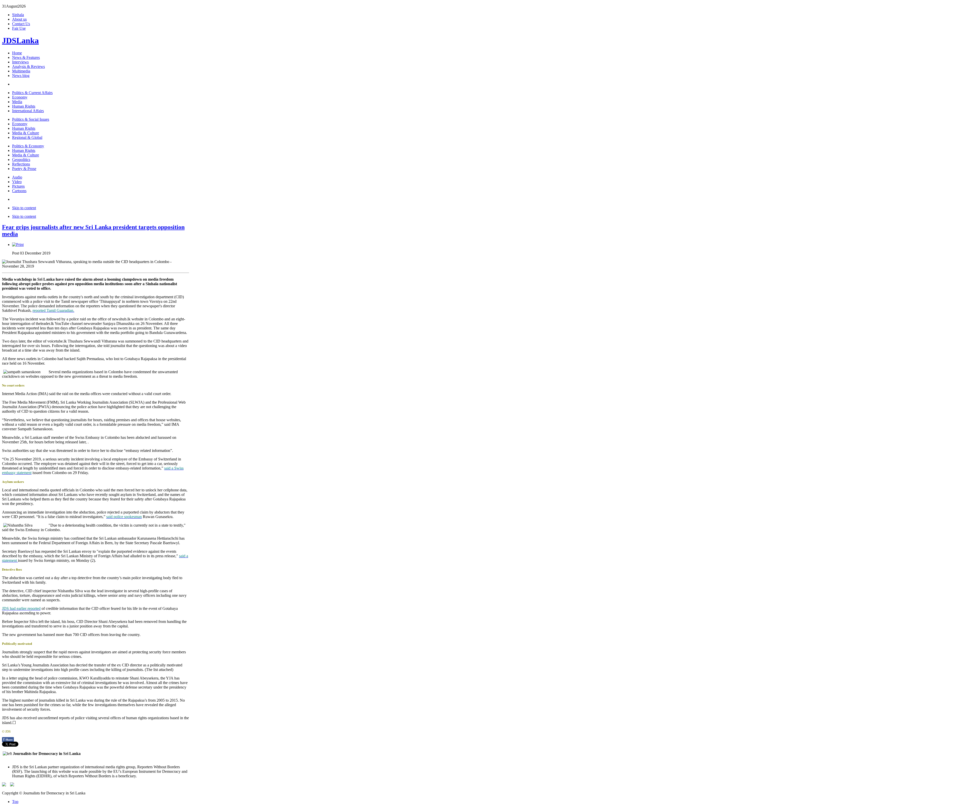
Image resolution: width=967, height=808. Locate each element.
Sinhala (18, 15)
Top (15, 801)
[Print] (18, 244)
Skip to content (24, 208)
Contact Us (21, 24)
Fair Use (19, 28)
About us (19, 19)
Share (8, 739)
